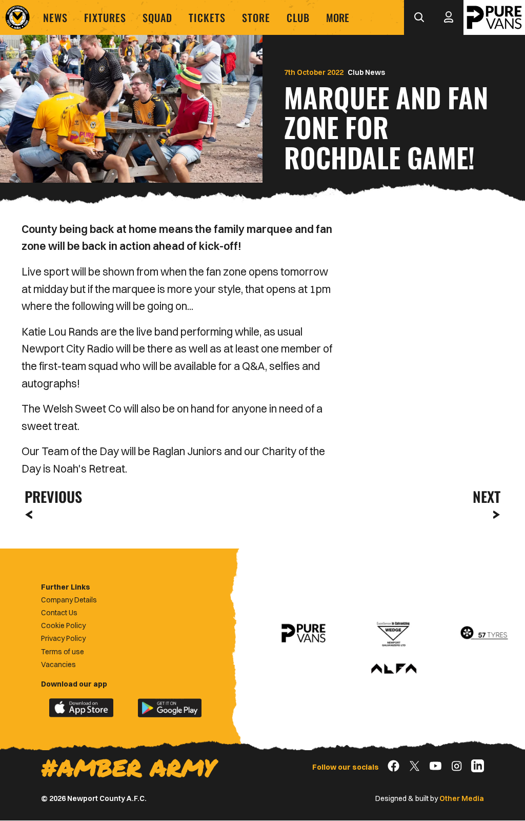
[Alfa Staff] (393, 669)
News (55, 17)
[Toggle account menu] (448, 17)
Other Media (461, 798)
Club (298, 17)
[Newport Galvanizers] (393, 633)
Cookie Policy (63, 625)
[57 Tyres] (484, 633)
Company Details (69, 599)
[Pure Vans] (494, 17)
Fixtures (105, 17)
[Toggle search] (419, 17)
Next (486, 496)
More (337, 17)
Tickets (207, 17)
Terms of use (62, 651)
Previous (50, 496)
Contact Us (59, 612)
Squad (157, 17)
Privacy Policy (63, 638)
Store (256, 17)
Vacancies (58, 664)
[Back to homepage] (17, 17)
